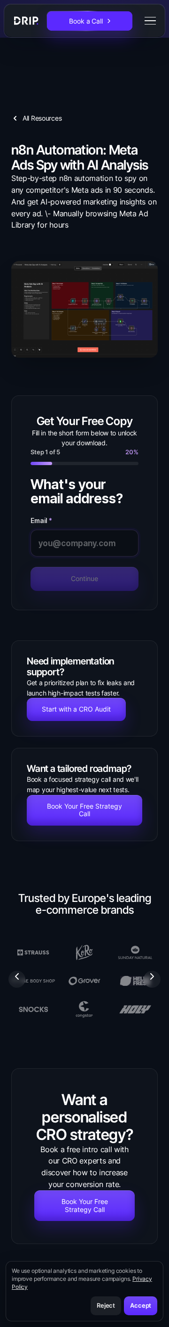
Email (41, 520)
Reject (106, 1305)
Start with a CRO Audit (76, 709)
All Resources (42, 118)
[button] (148, 20)
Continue (84, 578)
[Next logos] (152, 979)
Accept (140, 1305)
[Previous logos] (16, 979)
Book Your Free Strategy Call (84, 810)
